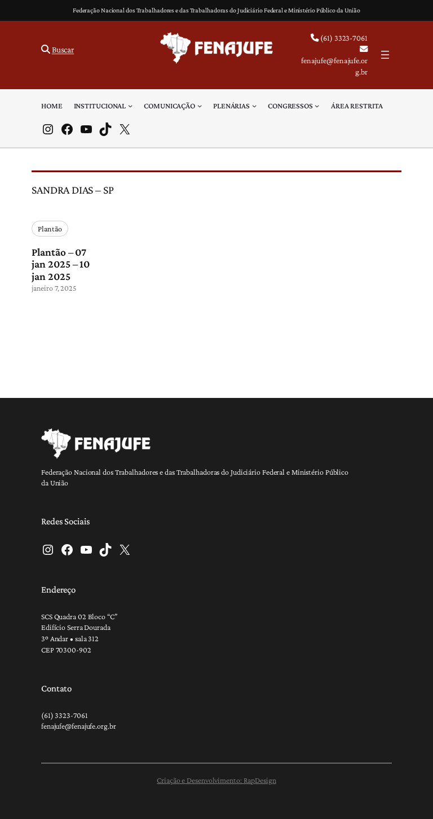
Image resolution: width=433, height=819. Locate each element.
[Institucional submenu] (130, 105)
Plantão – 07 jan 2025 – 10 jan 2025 (61, 264)
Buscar (63, 49)
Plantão (49, 228)
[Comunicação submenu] (199, 105)
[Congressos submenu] (317, 105)
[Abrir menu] (385, 55)
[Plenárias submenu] (254, 105)
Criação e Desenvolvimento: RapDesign (216, 780)
